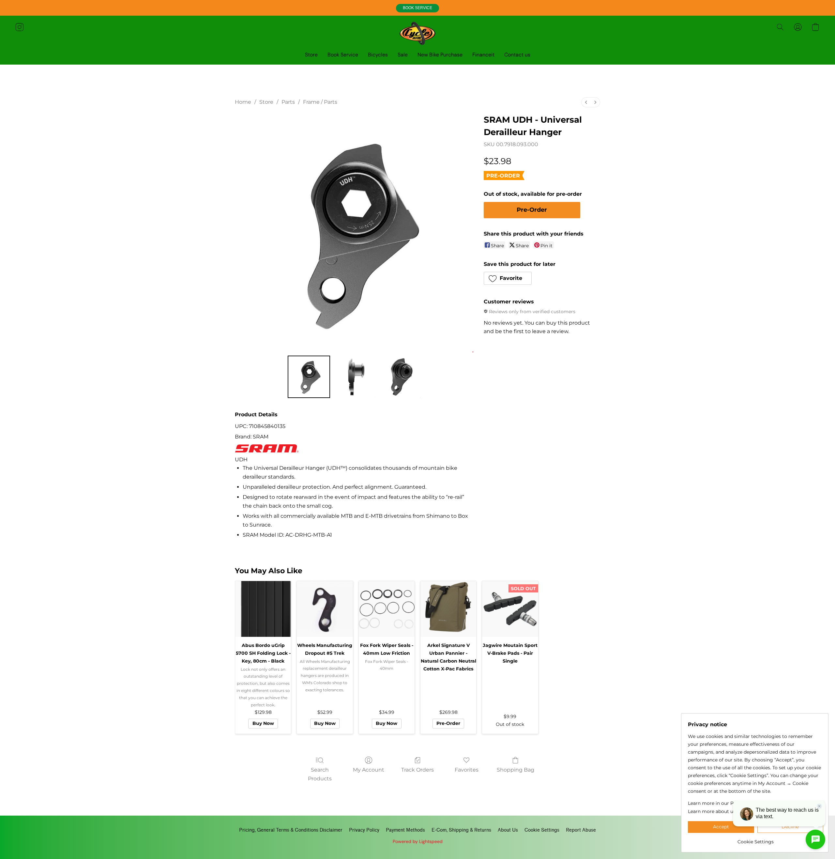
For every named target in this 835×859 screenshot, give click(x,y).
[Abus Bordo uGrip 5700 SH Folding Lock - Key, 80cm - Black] (263, 609)
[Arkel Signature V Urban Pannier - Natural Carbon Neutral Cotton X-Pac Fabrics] (448, 609)
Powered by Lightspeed (418, 841)
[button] (417, 8)
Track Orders (417, 770)
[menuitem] (586, 102)
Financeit (483, 54)
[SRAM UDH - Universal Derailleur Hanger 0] (309, 377)
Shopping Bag (515, 770)
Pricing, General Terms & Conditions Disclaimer (290, 830)
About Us (508, 830)
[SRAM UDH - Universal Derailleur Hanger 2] (399, 377)
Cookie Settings (541, 830)
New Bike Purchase (440, 54)
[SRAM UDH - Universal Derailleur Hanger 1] (354, 377)
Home (243, 102)
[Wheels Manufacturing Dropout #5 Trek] (325, 609)
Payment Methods (405, 830)
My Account (368, 770)
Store (311, 54)
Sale (403, 54)
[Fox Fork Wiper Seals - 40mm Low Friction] (387, 609)
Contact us (517, 54)
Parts (288, 102)
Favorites (466, 770)
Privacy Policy (364, 830)
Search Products (320, 774)
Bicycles (378, 54)
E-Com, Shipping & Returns (461, 830)
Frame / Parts (320, 102)
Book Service (342, 54)
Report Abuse (581, 830)
